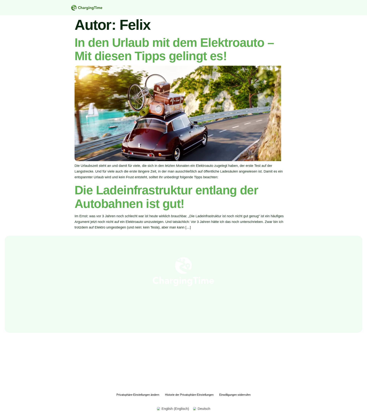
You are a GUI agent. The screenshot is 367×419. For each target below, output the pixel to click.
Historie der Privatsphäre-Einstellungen (189, 394)
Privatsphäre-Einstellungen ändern (137, 394)
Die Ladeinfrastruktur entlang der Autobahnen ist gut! (166, 196)
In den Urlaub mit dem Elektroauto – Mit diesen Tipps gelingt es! (174, 49)
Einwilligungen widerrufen (235, 394)
